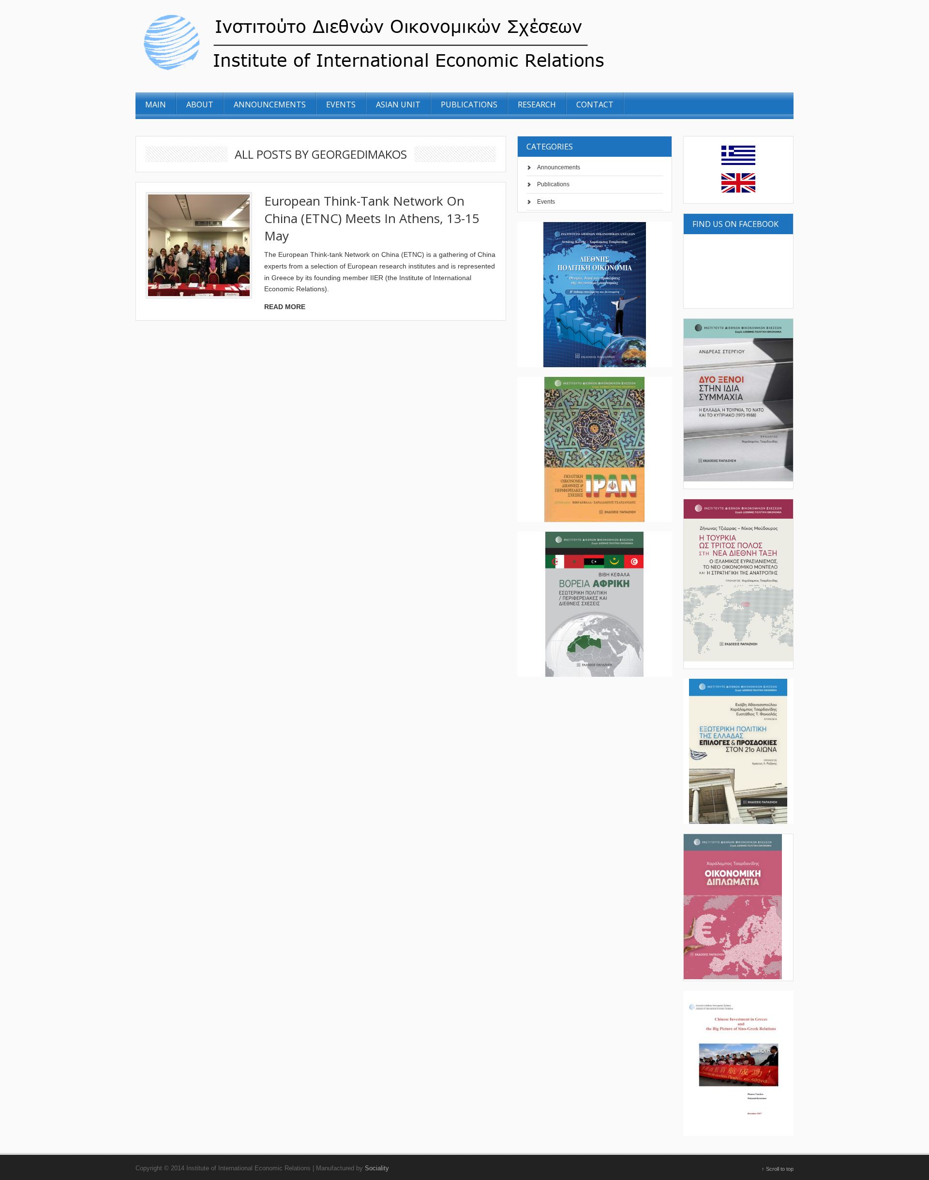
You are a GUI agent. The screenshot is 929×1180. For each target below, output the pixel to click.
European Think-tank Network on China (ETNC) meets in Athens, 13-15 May (371, 218)
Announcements (558, 167)
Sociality (377, 1168)
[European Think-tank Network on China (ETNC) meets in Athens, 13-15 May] (199, 245)
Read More (284, 307)
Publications (553, 184)
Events (546, 201)
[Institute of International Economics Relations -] (427, 71)
